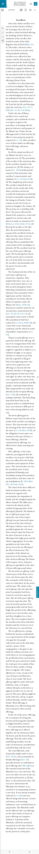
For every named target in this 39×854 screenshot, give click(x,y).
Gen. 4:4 (24, 759)
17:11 (27, 224)
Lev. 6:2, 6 (18, 323)
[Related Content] (30, 10)
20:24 (27, 110)
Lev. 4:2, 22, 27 (13, 313)
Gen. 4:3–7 (27, 107)
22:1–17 (13, 110)
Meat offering (27, 766)
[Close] (2, 28)
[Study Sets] (21, 10)
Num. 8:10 (27, 179)
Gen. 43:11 (11, 756)
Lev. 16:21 (16, 170)
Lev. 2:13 (18, 795)
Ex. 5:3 (21, 110)
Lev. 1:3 (18, 140)
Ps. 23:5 (24, 481)
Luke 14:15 (17, 484)
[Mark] (2, 32)
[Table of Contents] (2, 10)
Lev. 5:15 (10, 394)
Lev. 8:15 (15, 224)
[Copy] (2, 37)
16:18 (22, 224)
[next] (29, 851)
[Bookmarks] (26, 10)
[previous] (9, 851)
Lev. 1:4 (18, 179)
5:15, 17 (23, 313)
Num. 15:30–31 (23, 305)
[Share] (2, 40)
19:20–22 (27, 323)
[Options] (35, 10)
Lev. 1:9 (17, 430)
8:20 (7, 110)
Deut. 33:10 (27, 430)
